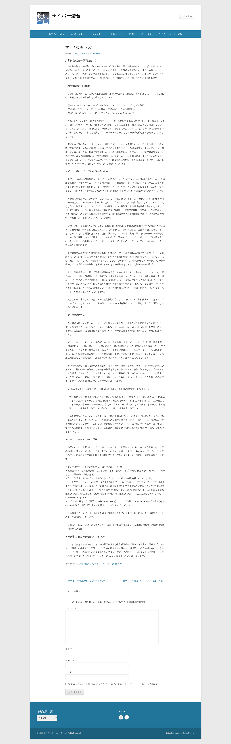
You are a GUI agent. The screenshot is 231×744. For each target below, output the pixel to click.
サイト (68, 672)
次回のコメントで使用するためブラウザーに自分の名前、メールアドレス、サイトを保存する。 (114, 684)
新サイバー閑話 (56, 34)
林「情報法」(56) (78, 47)
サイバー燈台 (66, 16)
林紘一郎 (96, 53)
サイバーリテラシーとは (170, 34)
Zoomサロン (77, 34)
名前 (68, 649)
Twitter (126, 717)
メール (69, 660)
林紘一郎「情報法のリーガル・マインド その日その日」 (100, 564)
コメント (71, 608)
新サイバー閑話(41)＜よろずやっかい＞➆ (86, 581)
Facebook (121, 717)
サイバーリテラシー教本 (122, 34)
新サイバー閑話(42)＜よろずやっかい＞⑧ (144, 581)
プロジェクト (96, 34)
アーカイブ (146, 34)
